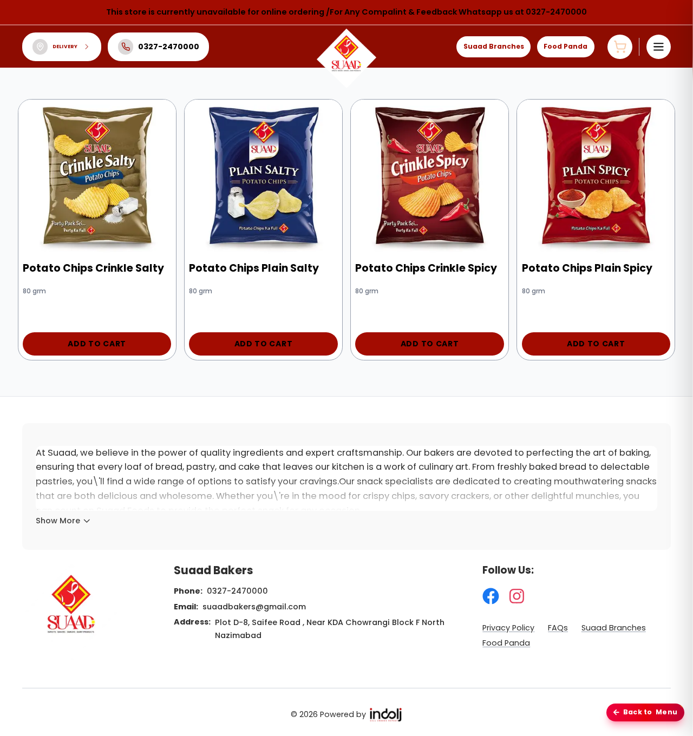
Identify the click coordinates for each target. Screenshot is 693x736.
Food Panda (565, 46)
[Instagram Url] (516, 596)
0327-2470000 (237, 591)
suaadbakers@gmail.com (254, 606)
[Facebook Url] (490, 596)
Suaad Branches (493, 46)
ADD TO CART (97, 343)
